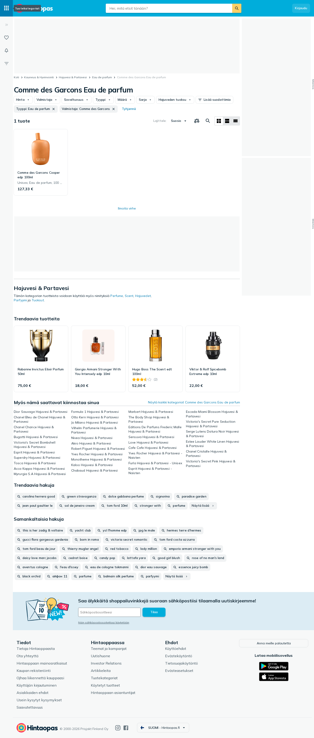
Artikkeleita (101, 670)
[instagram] (118, 728)
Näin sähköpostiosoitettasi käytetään (103, 622)
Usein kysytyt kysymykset (39, 700)
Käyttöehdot (175, 648)
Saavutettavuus (30, 707)
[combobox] (169, 8)
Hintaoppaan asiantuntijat (113, 692)
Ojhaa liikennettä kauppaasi (40, 678)
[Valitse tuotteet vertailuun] (196, 121)
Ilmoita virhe (127, 208)
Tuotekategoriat (104, 678)
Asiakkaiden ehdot (33, 692)
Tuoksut (38, 300)
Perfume (116, 296)
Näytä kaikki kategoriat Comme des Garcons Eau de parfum (194, 402)
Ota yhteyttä (27, 656)
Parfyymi (20, 300)
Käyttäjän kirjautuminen (37, 685)
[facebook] (126, 728)
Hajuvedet (143, 296)
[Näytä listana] (227, 121)
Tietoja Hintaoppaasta (36, 648)
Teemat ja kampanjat (109, 648)
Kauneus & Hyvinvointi (39, 77)
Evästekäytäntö (178, 656)
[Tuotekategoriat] (6, 8)
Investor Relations (106, 663)
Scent (129, 296)
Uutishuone (100, 656)
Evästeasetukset (179, 670)
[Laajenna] (6, 24)
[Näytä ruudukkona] (219, 121)
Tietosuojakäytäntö (181, 663)
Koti (16, 77)
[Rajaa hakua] (6, 63)
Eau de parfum (102, 77)
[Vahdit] (6, 50)
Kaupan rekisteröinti (34, 670)
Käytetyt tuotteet (105, 685)
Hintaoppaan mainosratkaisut (42, 663)
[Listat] (6, 37)
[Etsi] (236, 8)
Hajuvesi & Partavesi (73, 77)
